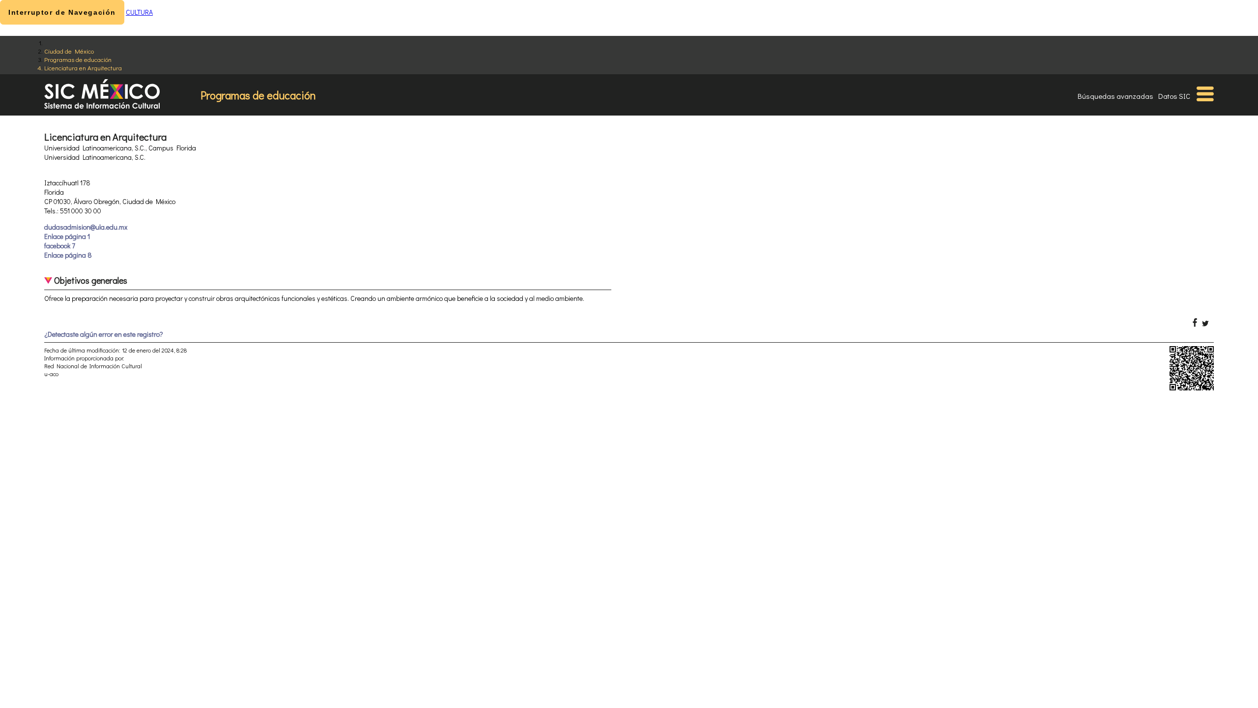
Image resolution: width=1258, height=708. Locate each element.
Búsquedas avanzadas (1115, 96)
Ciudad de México (69, 51)
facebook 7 (59, 245)
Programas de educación (78, 59)
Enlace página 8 (68, 255)
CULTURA (139, 12)
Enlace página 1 (67, 236)
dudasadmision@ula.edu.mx (85, 227)
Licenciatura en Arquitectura (83, 67)
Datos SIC (1174, 96)
